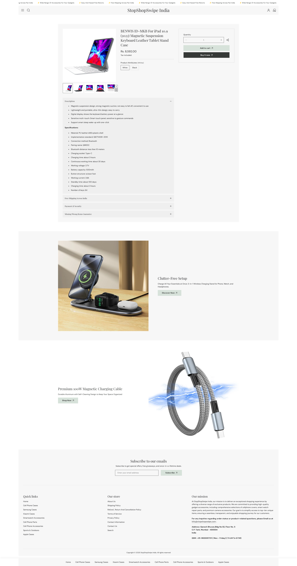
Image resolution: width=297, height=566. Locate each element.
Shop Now (66, 400)
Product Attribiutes (132, 63)
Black (134, 67)
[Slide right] (116, 86)
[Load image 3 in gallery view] (89, 88)
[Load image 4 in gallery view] (100, 88)
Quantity (187, 34)
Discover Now (168, 293)
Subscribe (170, 473)
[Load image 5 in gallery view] (111, 88)
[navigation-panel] (22, 10)
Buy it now (205, 55)
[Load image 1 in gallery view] (68, 88)
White (125, 67)
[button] (274, 10)
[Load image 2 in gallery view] (78, 88)
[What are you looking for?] (28, 10)
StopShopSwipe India (148, 552)
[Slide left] (116, 89)
